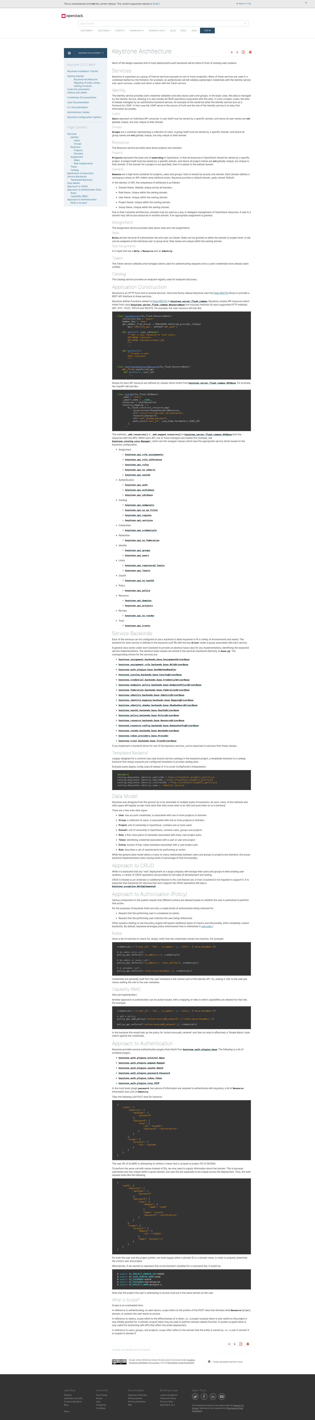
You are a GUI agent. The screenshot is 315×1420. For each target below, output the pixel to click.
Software (86, 30)
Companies (101, 1405)
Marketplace (156, 30)
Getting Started (75, 76)
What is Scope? (79, 202)
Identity (75, 137)
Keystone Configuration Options (84, 117)
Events (120, 30)
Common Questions (73, 1401)
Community (136, 30)
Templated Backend (81, 179)
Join (193, 30)
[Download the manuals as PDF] (243, 52)
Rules (73, 192)
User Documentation (78, 102)
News (66, 1411)
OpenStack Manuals (137, 1395)
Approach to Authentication (82, 199)
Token (74, 166)
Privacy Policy (166, 1401)
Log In (207, 30)
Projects (78, 150)
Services (71, 133)
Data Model (73, 183)
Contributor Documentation (81, 97)
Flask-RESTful (221, 293)
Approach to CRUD (77, 186)
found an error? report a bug (227, 1362)
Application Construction (80, 173)
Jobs (98, 1401)
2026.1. (156, 3)
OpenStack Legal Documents (180, 1362)
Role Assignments (83, 163)
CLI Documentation (77, 107)
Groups (78, 143)
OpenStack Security (73, 1398)
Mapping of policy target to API (90, 82)
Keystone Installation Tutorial (82, 71)
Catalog (75, 169)
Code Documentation (78, 89)
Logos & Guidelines (169, 1395)
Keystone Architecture (85, 79)
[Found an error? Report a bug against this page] (250, 52)
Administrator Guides (78, 112)
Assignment (77, 156)
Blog (173, 30)
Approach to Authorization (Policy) (85, 189)
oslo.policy (207, 926)
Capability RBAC (79, 196)
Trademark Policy (168, 1398)
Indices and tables (77, 92)
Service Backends (77, 176)
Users (77, 140)
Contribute (101, 1408)
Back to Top (244, 3)
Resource (76, 147)
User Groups (101, 1395)
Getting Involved (83, 85)
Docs (183, 30)
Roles (77, 160)
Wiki (130, 1405)
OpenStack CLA (167, 1405)
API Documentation (137, 1401)
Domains (78, 153)
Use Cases (103, 30)
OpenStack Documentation (89, 53)
